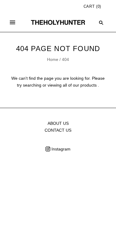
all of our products (80, 85)
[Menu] (12, 22)
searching (32, 85)
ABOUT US (58, 123)
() (92, 6)
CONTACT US (58, 130)
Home (52, 59)
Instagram (60, 149)
